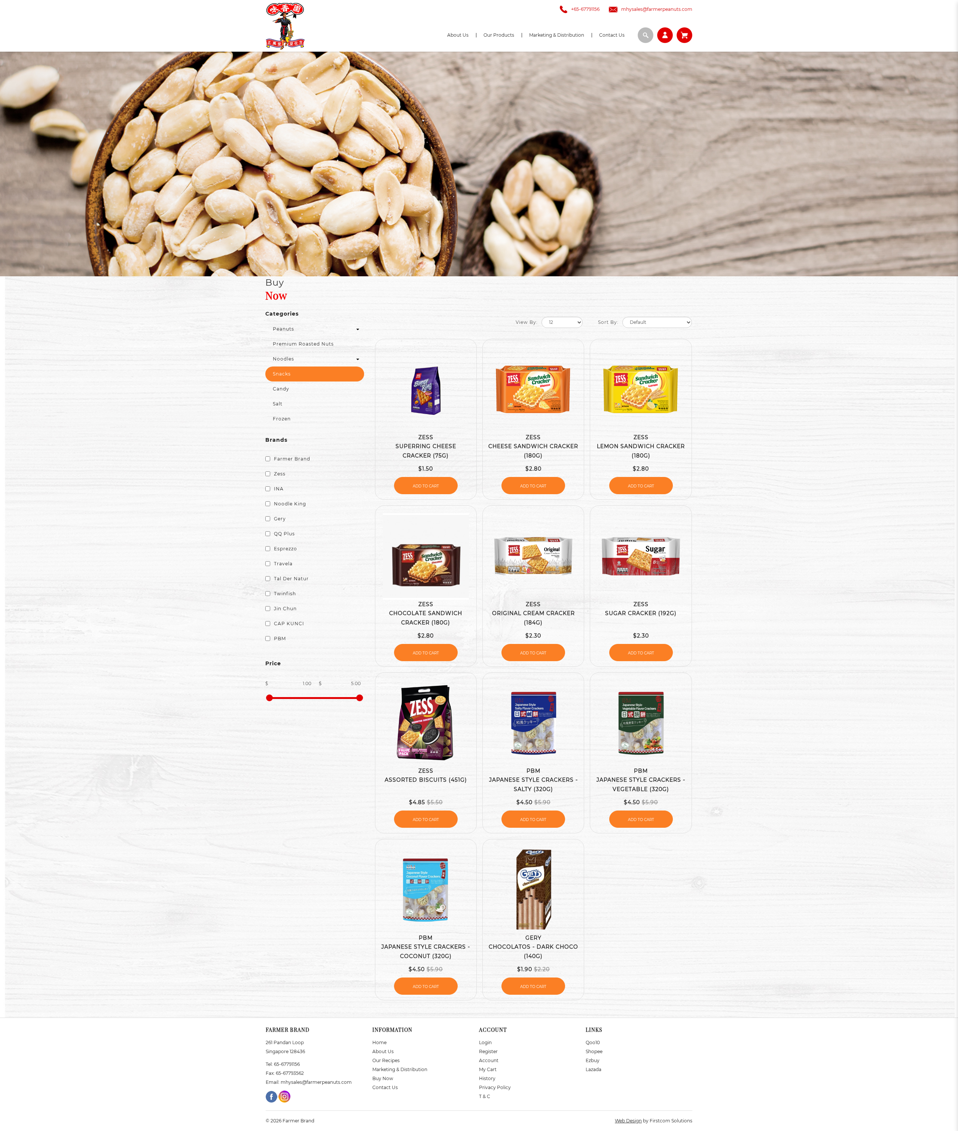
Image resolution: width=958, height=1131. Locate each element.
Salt (278, 404)
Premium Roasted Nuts (303, 344)
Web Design (628, 1121)
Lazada (593, 1069)
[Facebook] (272, 1096)
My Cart (488, 1069)
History (487, 1078)
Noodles (283, 359)
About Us (383, 1051)
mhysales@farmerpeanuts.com (656, 9)
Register (488, 1051)
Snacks (282, 374)
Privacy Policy (495, 1087)
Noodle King (289, 504)
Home (379, 1042)
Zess (279, 474)
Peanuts (283, 329)
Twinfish (284, 593)
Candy (281, 389)
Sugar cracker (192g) (641, 613)
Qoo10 (593, 1042)
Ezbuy (592, 1060)
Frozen (282, 419)
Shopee (594, 1051)
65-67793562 (290, 1073)
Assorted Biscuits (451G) (426, 779)
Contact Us (385, 1087)
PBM (279, 638)
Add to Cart (426, 486)
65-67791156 (287, 1064)
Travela (282, 563)
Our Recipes (386, 1060)
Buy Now (382, 1078)
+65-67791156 (585, 9)
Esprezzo (284, 548)
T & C (484, 1096)
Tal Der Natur (290, 578)
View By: (527, 322)
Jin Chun (284, 608)
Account (488, 1060)
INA (278, 489)
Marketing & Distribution (399, 1069)
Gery (279, 519)
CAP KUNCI (288, 623)
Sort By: (608, 322)
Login (485, 1042)
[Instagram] (284, 1096)
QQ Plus (283, 533)
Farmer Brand (291, 459)
